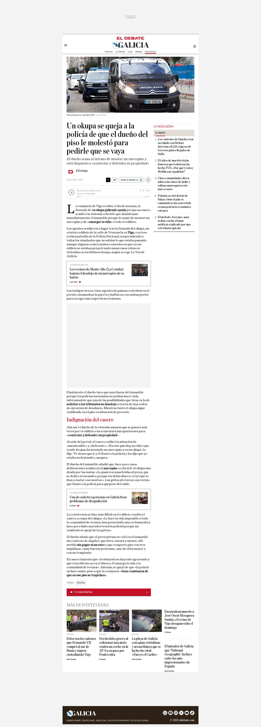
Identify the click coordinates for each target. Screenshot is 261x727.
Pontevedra (150, 52)
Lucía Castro (74, 282)
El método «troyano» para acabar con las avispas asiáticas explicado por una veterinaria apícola (174, 222)
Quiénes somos (74, 720)
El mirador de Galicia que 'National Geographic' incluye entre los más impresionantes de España (179, 656)
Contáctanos (88, 720)
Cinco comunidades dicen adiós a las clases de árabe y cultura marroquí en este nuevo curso (174, 184)
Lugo (130, 52)
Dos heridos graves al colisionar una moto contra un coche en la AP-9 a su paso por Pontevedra (113, 647)
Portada (109, 52)
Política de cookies (139, 720)
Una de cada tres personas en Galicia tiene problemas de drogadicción (98, 499)
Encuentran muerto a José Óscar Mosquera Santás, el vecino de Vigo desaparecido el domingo (179, 619)
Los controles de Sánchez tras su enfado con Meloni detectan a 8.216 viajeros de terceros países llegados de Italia (176, 147)
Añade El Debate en (129, 180)
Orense (138, 52)
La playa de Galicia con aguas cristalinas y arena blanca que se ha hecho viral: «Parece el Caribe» (146, 647)
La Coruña (120, 52)
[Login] (194, 47)
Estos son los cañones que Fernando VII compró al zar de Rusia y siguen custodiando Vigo (81, 647)
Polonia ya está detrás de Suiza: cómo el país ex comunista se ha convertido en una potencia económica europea (174, 203)
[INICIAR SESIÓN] (194, 47)
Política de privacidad (118, 720)
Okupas (81, 582)
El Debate (82, 170)
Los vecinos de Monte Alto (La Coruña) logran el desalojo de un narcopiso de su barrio (97, 273)
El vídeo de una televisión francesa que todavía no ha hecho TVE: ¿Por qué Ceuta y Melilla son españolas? (175, 166)
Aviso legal (101, 720)
